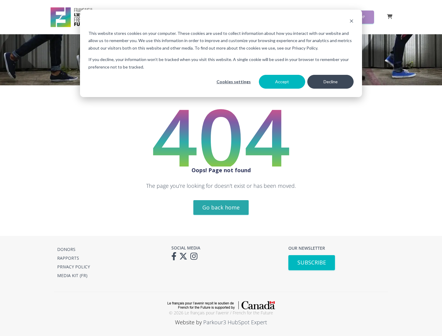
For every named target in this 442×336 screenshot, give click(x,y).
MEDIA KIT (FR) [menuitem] (72, 275)
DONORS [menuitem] (66, 249)
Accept (282, 81)
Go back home (221, 207)
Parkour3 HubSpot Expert (235, 322)
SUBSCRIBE (311, 262)
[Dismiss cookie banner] (351, 22)
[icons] (175, 258)
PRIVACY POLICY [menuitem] (73, 267)
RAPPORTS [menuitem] (68, 258)
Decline (331, 81)
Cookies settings (233, 81)
